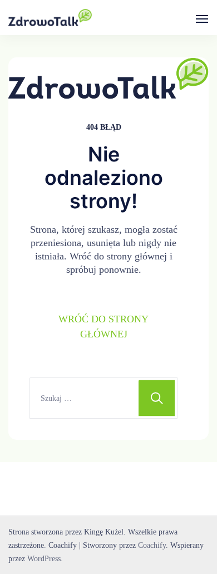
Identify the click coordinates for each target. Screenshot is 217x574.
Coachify (152, 545)
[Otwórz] (202, 19)
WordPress (44, 558)
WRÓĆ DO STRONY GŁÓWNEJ (103, 326)
